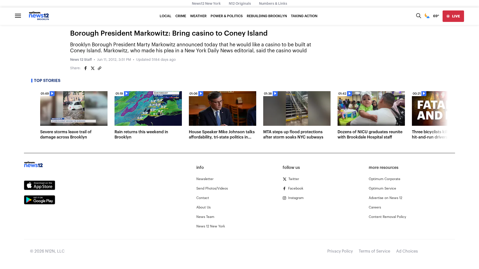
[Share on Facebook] (86, 68)
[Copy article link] (100, 68)
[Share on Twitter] (93, 68)
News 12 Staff (81, 60)
